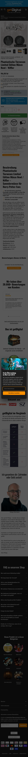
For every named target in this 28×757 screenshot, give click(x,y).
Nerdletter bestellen (14, 393)
